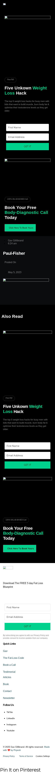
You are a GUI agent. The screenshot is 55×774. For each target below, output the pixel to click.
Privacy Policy (9, 756)
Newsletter (9, 698)
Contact (7, 691)
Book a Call (9, 665)
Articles (7, 677)
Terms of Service (26, 756)
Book (6, 684)
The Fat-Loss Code (13, 658)
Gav (5, 651)
